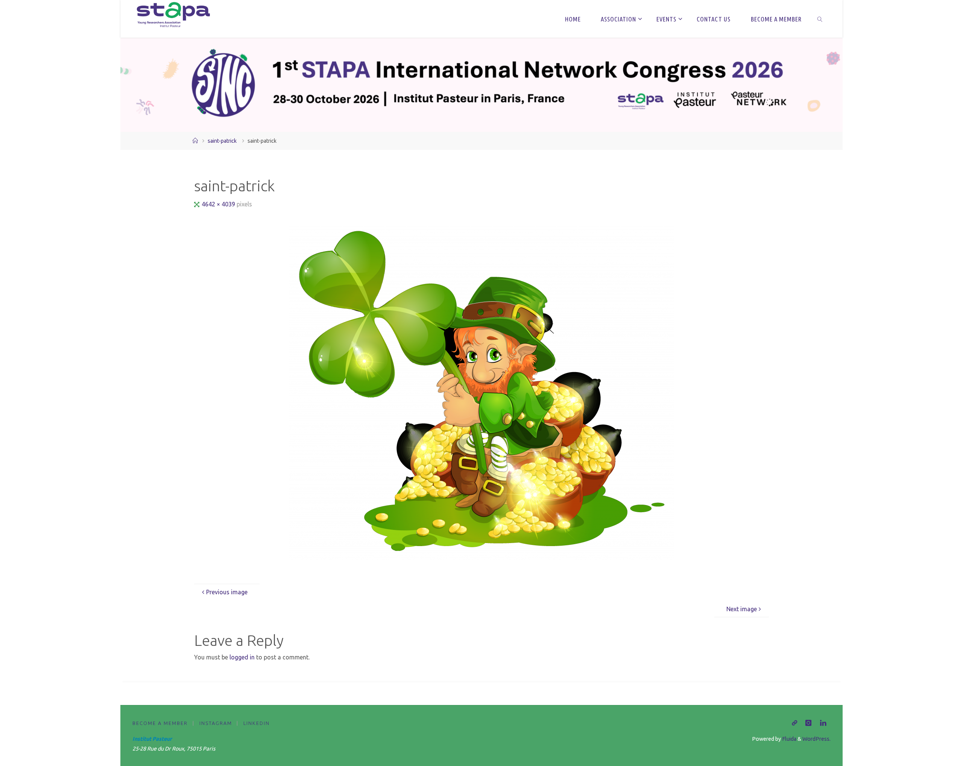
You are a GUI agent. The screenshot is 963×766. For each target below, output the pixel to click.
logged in (242, 657)
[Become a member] (794, 722)
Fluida (788, 739)
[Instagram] (808, 722)
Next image (741, 609)
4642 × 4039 (219, 204)
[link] (819, 19)
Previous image (227, 592)
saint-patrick (222, 141)
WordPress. (816, 739)
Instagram (215, 723)
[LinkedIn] (823, 722)
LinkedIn (256, 723)
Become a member (160, 723)
